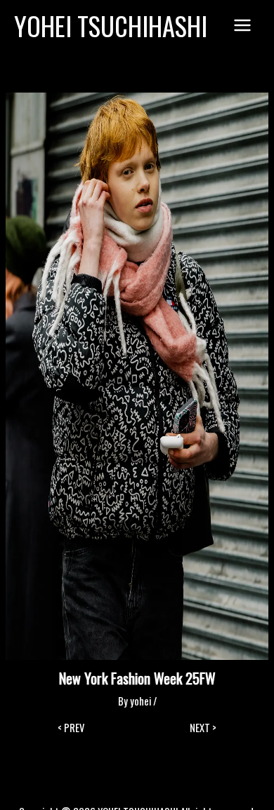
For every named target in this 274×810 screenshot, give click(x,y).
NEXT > (203, 728)
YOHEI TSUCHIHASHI (110, 25)
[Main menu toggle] (242, 25)
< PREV (71, 728)
